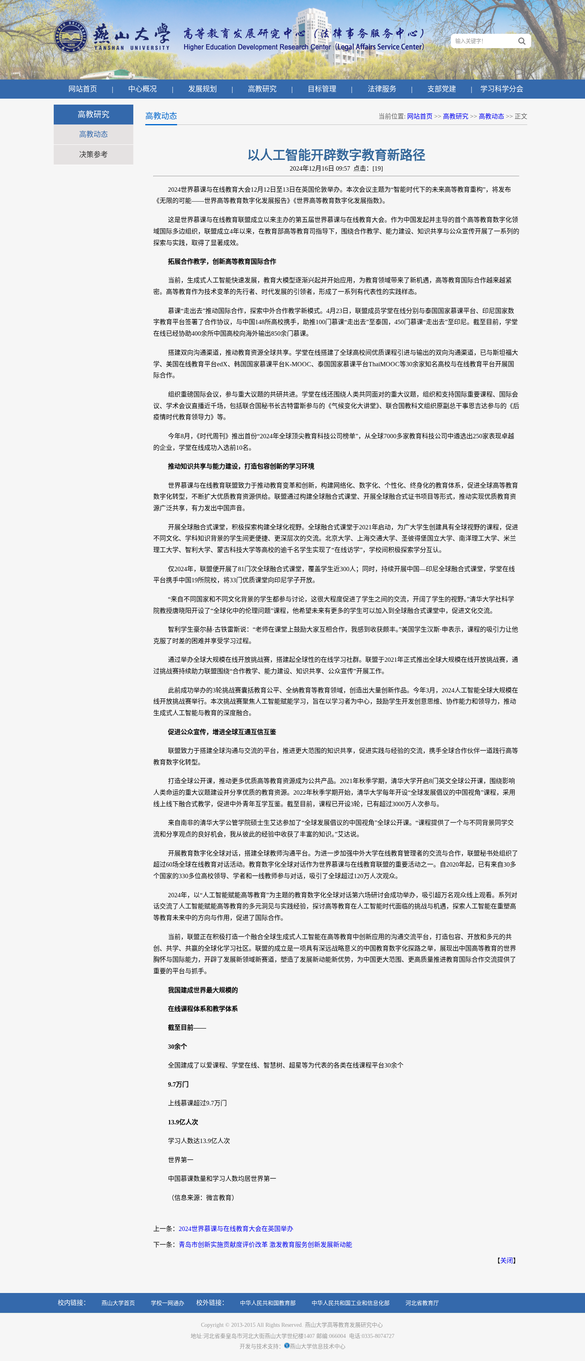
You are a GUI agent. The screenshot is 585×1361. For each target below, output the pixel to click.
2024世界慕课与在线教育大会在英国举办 (236, 1228)
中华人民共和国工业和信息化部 (351, 1303)
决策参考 (93, 155)
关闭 (506, 1260)
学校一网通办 (167, 1303)
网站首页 (420, 116)
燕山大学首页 (118, 1303)
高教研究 (455, 116)
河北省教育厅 (422, 1303)
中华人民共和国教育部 (268, 1303)
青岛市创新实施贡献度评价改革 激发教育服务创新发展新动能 (265, 1244)
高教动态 (93, 134)
